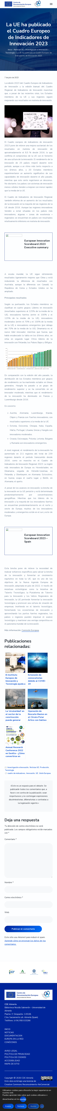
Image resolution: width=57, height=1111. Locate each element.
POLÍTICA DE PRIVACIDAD (17, 1054)
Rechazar (20, 1106)
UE (37, 773)
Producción (44, 767)
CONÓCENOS (11, 1042)
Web (7, 912)
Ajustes (33, 1106)
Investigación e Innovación (37, 49)
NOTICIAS (9, 1032)
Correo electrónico (14, 897)
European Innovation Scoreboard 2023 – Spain (37, 538)
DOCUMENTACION (13, 1035)
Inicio (10, 49)
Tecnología (10, 52)
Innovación (30, 773)
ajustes (23, 1099)
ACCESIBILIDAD (12, 1060)
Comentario (11, 839)
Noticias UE (19, 49)
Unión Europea (45, 773)
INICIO (7, 1029)
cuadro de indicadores (16, 773)
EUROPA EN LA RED (14, 1039)
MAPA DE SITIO (12, 1063)
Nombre (9, 882)
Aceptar (8, 1106)
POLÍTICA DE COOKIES (15, 1057)
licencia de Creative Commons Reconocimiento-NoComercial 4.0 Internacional (27, 1084)
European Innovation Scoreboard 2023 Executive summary (37, 244)
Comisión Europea (30, 630)
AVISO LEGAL (11, 1050)
